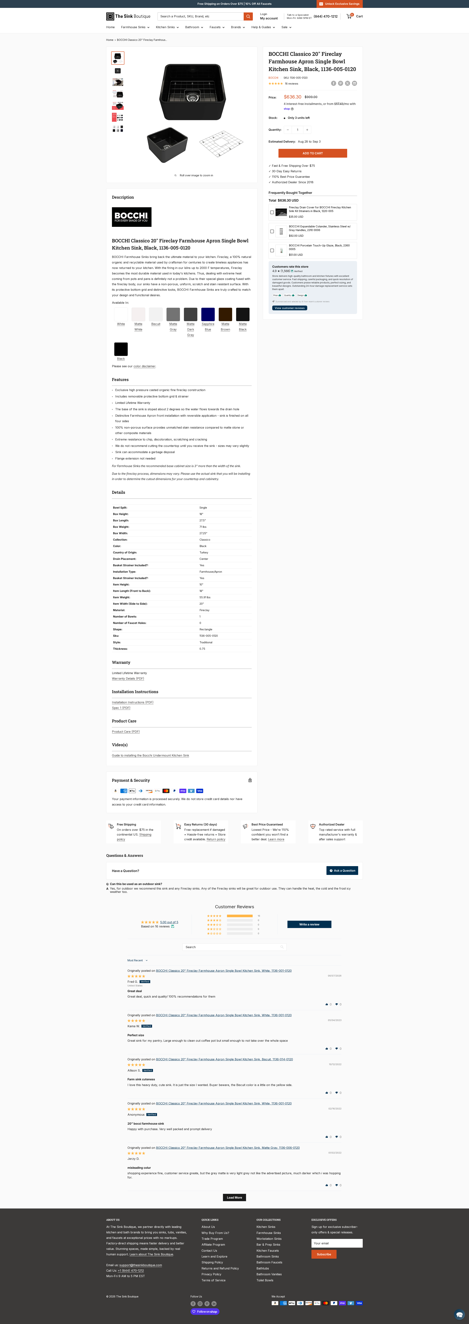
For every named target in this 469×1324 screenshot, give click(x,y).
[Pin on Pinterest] (340, 83)
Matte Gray (173, 326)
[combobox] (201, 16)
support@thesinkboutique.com (140, 1265)
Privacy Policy (211, 1274)
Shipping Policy (212, 1262)
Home (110, 27)
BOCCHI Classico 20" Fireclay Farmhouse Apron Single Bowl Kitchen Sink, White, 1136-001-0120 (224, 970)
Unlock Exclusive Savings (342, 3)
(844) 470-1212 (326, 16)
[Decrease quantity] (288, 130)
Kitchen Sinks (165, 27)
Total (272, 200)
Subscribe (324, 1254)
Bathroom (192, 27)
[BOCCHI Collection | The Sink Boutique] (132, 207)
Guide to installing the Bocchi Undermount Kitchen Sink (150, 755)
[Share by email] (354, 83)
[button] (214, 916)
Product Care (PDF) (126, 731)
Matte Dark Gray (191, 329)
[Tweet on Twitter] (347, 83)
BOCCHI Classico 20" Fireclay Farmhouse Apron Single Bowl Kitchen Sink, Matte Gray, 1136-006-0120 (228, 1148)
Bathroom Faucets (269, 1262)
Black (121, 358)
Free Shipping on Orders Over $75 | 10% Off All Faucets (234, 3)
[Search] (248, 16)
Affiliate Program (213, 1244)
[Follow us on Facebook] (193, 1303)
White (121, 324)
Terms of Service (214, 1280)
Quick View (281, 216)
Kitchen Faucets (267, 1250)
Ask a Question (344, 870)
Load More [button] (234, 1197)
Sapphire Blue (208, 326)
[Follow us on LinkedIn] (214, 1303)
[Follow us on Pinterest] (207, 1303)
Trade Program (212, 1239)
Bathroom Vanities (269, 1274)
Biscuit (155, 324)
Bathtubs (262, 1268)
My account (269, 18)
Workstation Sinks (269, 1239)
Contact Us (209, 1250)
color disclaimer (144, 366)
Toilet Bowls (264, 1280)
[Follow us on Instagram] (200, 1303)
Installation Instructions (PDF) (133, 702)
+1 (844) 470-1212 (131, 1270)
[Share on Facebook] (333, 83)
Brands (236, 27)
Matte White (138, 326)
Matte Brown (225, 326)
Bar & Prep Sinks (268, 1244)
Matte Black (243, 326)
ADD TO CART (313, 153)
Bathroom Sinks (267, 1256)
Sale (284, 27)
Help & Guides (261, 27)
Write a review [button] (309, 924)
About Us (208, 1227)
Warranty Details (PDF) (128, 678)
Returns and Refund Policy (220, 1268)
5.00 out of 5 (169, 922)
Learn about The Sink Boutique (151, 1254)
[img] (136, 976)
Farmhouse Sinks (133, 27)
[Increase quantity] (307, 130)
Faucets (215, 27)
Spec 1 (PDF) (121, 708)
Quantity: (275, 129)
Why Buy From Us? (215, 1233)
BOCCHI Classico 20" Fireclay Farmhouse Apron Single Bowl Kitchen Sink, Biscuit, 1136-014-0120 (224, 1059)
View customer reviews (290, 308)
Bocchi (273, 77)
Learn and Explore (214, 1256)
